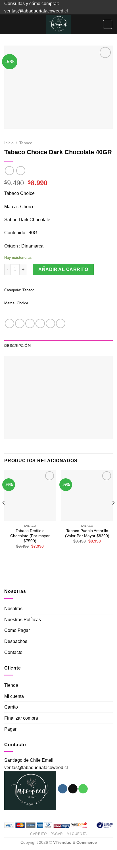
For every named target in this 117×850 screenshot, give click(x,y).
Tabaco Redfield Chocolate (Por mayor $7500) (30, 536)
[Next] (113, 514)
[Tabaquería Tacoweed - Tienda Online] (58, 24)
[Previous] (4, 514)
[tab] (58, 346)
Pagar (10, 729)
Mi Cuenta (77, 834)
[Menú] (7, 24)
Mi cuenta (14, 696)
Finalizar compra (21, 718)
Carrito (11, 707)
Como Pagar (17, 630)
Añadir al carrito (63, 269)
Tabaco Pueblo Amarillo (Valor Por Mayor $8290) (87, 533)
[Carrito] (107, 24)
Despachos (15, 641)
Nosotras (13, 608)
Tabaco (25, 143)
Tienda (11, 685)
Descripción (17, 345)
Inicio (9, 143)
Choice (22, 303)
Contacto (13, 652)
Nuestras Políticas (22, 619)
